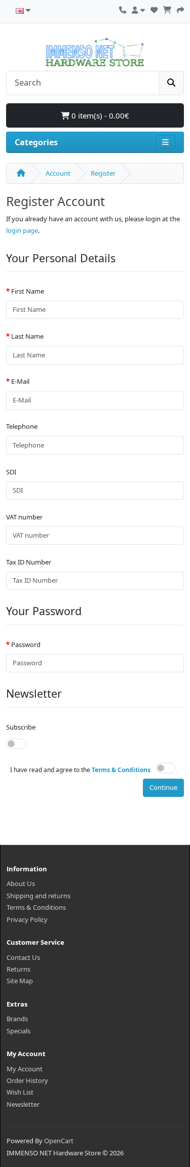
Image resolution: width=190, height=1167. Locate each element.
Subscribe (20, 727)
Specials (18, 1030)
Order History (27, 1080)
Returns (18, 969)
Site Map (20, 980)
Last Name (27, 336)
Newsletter (23, 1104)
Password (26, 644)
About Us (21, 883)
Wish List (20, 1092)
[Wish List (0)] (154, 8)
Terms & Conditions (36, 907)
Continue (163, 787)
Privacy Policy (27, 919)
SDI (11, 471)
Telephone (21, 426)
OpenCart (58, 1140)
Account (58, 173)
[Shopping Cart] (167, 8)
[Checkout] (180, 8)
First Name (27, 291)
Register (103, 173)
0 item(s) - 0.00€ (99, 115)
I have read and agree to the (80, 770)
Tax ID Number (28, 562)
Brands (17, 1018)
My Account (25, 1068)
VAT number (24, 516)
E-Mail (20, 381)
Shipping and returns (38, 895)
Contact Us (23, 957)
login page (22, 230)
